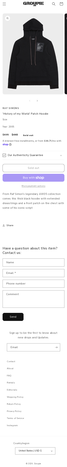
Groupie (37, 463)
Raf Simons (11, 108)
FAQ (9, 375)
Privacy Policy (14, 411)
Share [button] (10, 225)
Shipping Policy (15, 397)
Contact (11, 361)
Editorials (12, 389)
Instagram (12, 425)
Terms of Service (15, 418)
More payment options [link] (33, 186)
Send (13, 317)
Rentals (11, 382)
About (10, 368)
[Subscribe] (56, 347)
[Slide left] (30, 101)
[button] (4, 4)
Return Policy (14, 404)
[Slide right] (37, 101)
